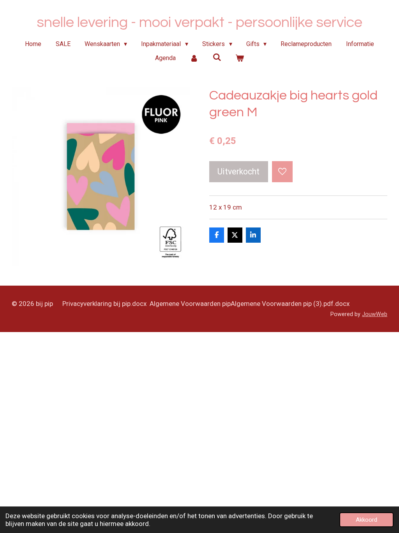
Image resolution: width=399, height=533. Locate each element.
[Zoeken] (216, 57)
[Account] (194, 58)
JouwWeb (374, 314)
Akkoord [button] (366, 519)
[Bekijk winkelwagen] (239, 58)
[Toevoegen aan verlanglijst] (282, 171)
